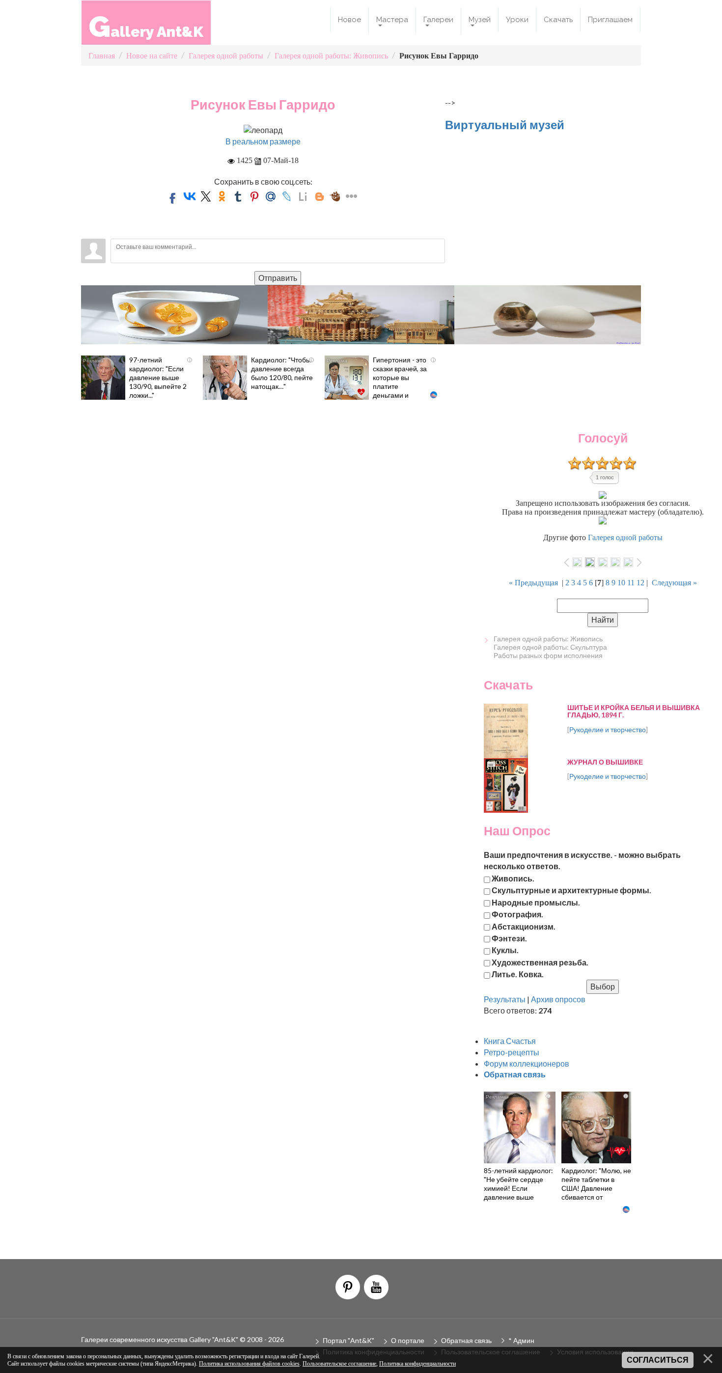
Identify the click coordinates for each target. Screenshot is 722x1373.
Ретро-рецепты (511, 1052)
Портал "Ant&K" (348, 1340)
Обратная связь (466, 1340)
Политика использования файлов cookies (249, 1363)
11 (631, 582)
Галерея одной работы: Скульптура (550, 647)
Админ (523, 1340)
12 (640, 582)
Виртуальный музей (504, 124)
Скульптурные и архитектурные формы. (571, 890)
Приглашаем (610, 19)
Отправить (277, 277)
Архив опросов (558, 999)
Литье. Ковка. (518, 974)
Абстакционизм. (523, 926)
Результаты (505, 999)
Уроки (517, 19)
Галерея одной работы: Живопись (548, 638)
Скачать (558, 19)
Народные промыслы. (536, 901)
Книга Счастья (510, 1040)
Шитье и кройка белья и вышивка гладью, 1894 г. (633, 711)
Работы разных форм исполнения (548, 655)
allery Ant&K (146, 26)
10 (621, 582)
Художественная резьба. (540, 961)
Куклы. (505, 950)
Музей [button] (480, 19)
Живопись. (513, 878)
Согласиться (658, 1360)
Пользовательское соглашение (339, 1363)
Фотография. (517, 914)
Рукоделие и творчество (607, 729)
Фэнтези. (509, 938)
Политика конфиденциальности (417, 1363)
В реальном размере (263, 141)
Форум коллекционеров (526, 1063)
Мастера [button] (392, 19)
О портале (407, 1340)
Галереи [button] (438, 19)
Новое (349, 19)
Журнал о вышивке (605, 762)
